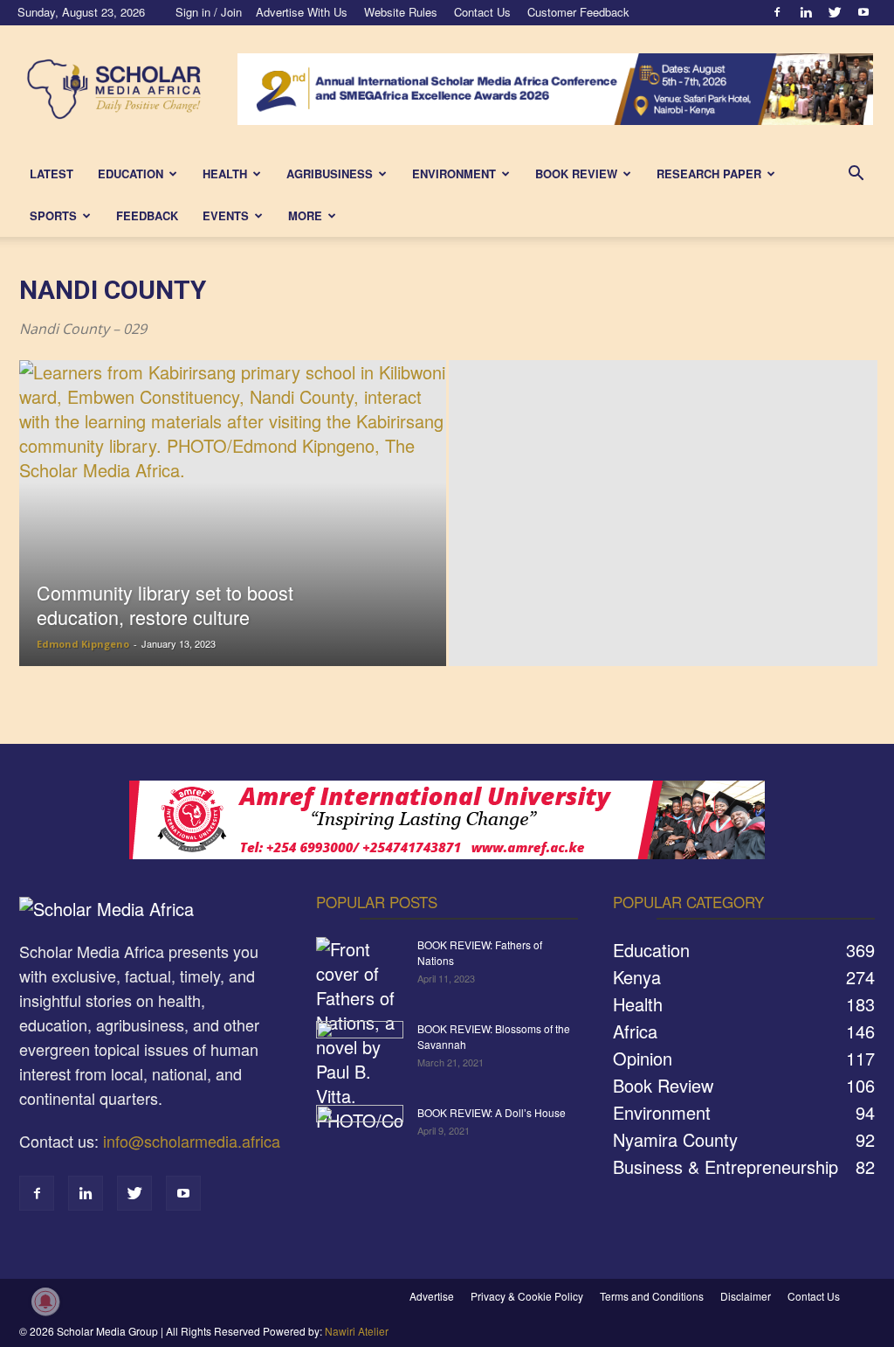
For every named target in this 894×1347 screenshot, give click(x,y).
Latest (51, 173)
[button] (856, 173)
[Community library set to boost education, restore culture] (232, 545)
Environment (454, 173)
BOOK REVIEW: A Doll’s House (491, 1112)
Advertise (431, 1295)
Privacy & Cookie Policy (527, 1295)
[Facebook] (777, 12)
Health (225, 173)
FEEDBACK (147, 215)
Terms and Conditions (652, 1295)
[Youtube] (863, 12)
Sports (53, 215)
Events (226, 215)
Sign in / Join (208, 11)
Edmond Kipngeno (83, 643)
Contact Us (482, 11)
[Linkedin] (806, 12)
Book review (576, 173)
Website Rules (400, 11)
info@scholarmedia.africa (191, 1140)
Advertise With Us (301, 11)
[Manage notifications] (45, 1302)
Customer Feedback (578, 11)
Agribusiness (329, 173)
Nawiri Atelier (357, 1330)
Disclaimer (745, 1295)
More (305, 215)
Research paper (709, 173)
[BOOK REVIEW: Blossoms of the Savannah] (359, 1051)
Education (130, 173)
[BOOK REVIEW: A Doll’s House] (359, 1135)
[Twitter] (835, 12)
